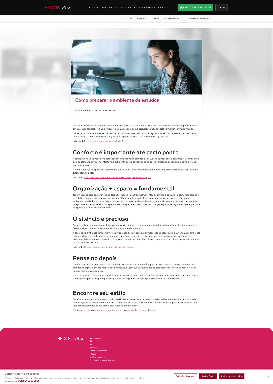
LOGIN (221, 7)
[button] (92, 7)
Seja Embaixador (146, 7)
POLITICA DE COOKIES (28, 381)
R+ (91, 344)
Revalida (93, 347)
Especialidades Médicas (100, 351)
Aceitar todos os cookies (232, 376)
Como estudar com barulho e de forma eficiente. (110, 247)
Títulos (93, 354)
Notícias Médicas (97, 357)
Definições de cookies (185, 376)
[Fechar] (268, 376)
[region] (136, 376)
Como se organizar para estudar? (105, 141)
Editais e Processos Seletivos (102, 360)
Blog (160, 7)
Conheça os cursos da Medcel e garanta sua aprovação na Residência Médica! (114, 310)
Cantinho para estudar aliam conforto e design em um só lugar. (117, 177)
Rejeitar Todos (208, 376)
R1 (91, 341)
